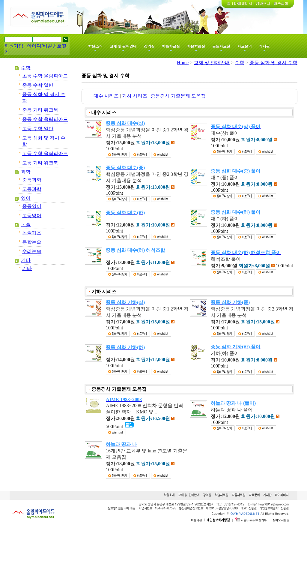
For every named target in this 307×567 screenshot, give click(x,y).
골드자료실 (221, 46)
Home (183, 62)
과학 (26, 171)
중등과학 (31, 179)
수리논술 (31, 251)
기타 (26, 260)
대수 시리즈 (106, 95)
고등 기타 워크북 (40, 162)
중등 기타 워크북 (40, 109)
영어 (26, 198)
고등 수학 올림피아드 (45, 153)
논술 (26, 224)
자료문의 (244, 46)
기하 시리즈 (134, 95)
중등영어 (31, 206)
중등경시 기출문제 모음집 (178, 95)
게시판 (264, 46)
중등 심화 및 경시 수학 (273, 62)
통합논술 (31, 241)
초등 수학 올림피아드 (45, 75)
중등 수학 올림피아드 (45, 119)
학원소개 (95, 46)
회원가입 (13, 45)
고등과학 (31, 189)
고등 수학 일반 (37, 128)
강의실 (149, 46)
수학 (26, 67)
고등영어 (31, 215)
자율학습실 (196, 46)
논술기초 (31, 232)
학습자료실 (171, 46)
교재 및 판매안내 (123, 46)
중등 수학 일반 (37, 85)
